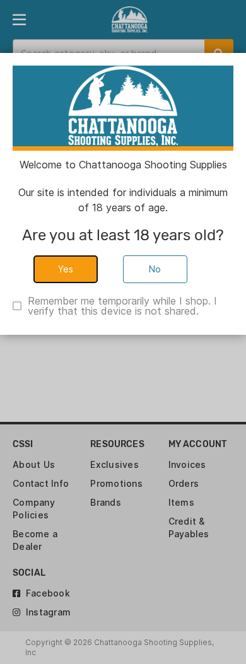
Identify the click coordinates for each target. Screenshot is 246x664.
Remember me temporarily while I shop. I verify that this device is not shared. (122, 306)
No (155, 269)
